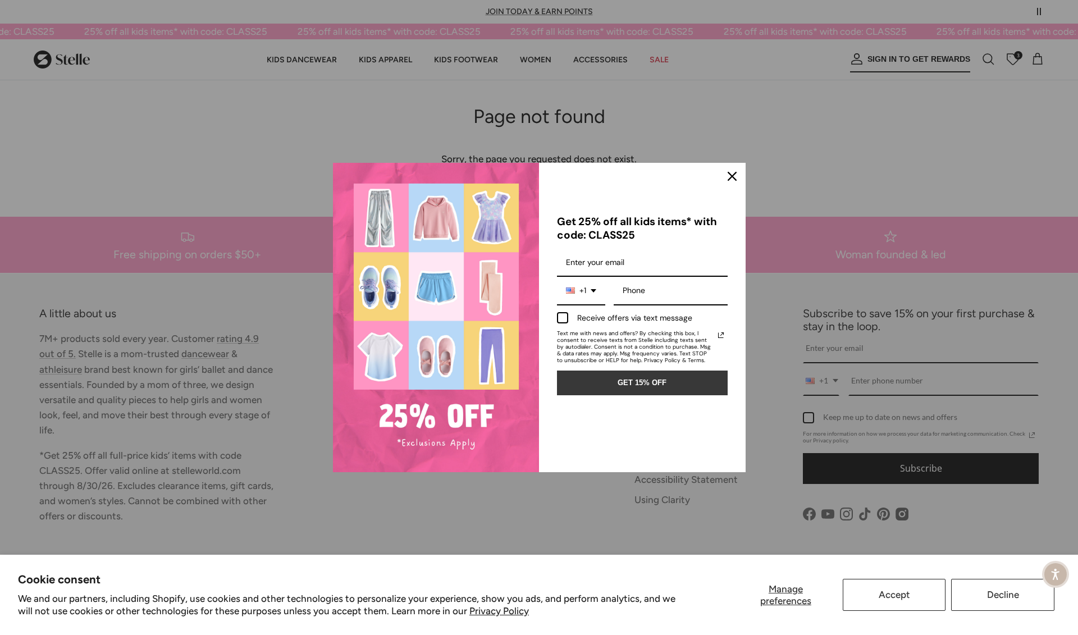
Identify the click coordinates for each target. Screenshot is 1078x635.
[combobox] (581, 291)
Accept (894, 594)
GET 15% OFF (642, 382)
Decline (1003, 594)
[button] (1055, 574)
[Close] (732, 176)
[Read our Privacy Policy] (721, 335)
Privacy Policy (499, 610)
